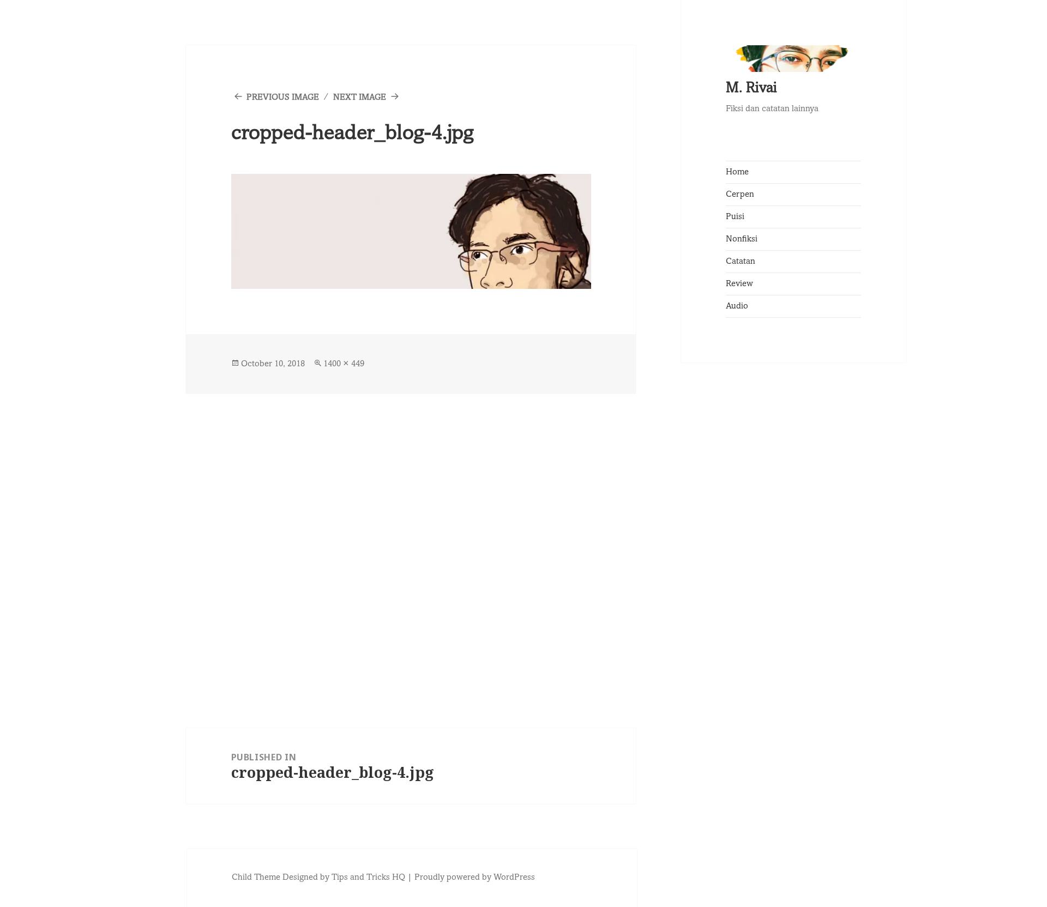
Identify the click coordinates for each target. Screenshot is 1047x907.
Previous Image (282, 97)
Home (737, 172)
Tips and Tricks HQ (368, 877)
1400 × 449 (343, 364)
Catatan (740, 261)
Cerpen (740, 194)
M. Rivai (751, 89)
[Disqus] (411, 530)
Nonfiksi (741, 239)
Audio (737, 306)
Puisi (735, 217)
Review (739, 284)
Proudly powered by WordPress (474, 877)
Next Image (359, 97)
